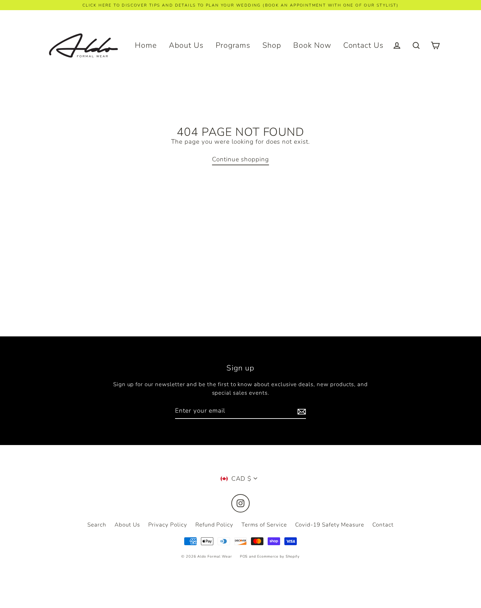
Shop (271, 45)
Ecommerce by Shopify (278, 556)
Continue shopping (240, 159)
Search (96, 524)
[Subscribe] (300, 411)
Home (146, 45)
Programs (233, 45)
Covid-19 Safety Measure (329, 524)
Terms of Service (264, 524)
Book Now (312, 45)
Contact (383, 524)
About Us (186, 45)
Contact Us (363, 45)
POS (244, 556)
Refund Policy (214, 524)
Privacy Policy (167, 524)
